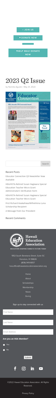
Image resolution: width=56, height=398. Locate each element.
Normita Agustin (15, 87)
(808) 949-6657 (28, 262)
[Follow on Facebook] (15, 368)
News (28, 292)
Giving (28, 296)
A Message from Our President (20, 211)
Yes (7, 344)
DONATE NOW (29, 38)
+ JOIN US (28, 30)
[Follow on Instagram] (23, 368)
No (7, 349)
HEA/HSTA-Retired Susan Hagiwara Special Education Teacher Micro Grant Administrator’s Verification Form (26, 187)
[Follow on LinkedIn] (32, 368)
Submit (28, 357)
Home (28, 274)
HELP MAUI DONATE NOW (29, 53)
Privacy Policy (28, 393)
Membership (28, 287)
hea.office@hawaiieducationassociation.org (28, 266)
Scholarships (28, 283)
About (28, 278)
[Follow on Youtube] (41, 368)
